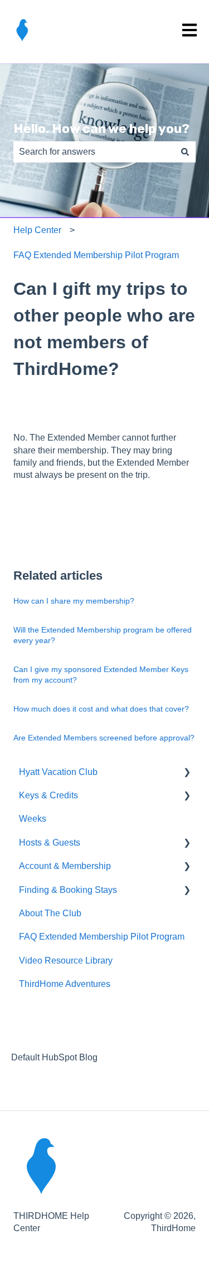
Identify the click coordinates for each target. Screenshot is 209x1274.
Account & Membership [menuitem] (65, 866)
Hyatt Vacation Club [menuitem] (58, 772)
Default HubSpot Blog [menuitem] (54, 1057)
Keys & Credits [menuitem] (48, 795)
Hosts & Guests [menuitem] (49, 842)
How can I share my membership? (73, 600)
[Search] (185, 151)
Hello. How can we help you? (101, 128)
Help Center (37, 230)
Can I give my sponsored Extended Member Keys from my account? (100, 675)
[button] (187, 773)
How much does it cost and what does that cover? (101, 708)
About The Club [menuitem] (50, 913)
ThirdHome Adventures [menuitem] (64, 984)
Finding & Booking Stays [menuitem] (68, 890)
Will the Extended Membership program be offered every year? (102, 635)
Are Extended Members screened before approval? (104, 737)
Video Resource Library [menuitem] (66, 960)
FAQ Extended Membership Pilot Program (96, 255)
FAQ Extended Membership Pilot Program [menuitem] (101, 936)
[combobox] (93, 151)
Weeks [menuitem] (32, 818)
